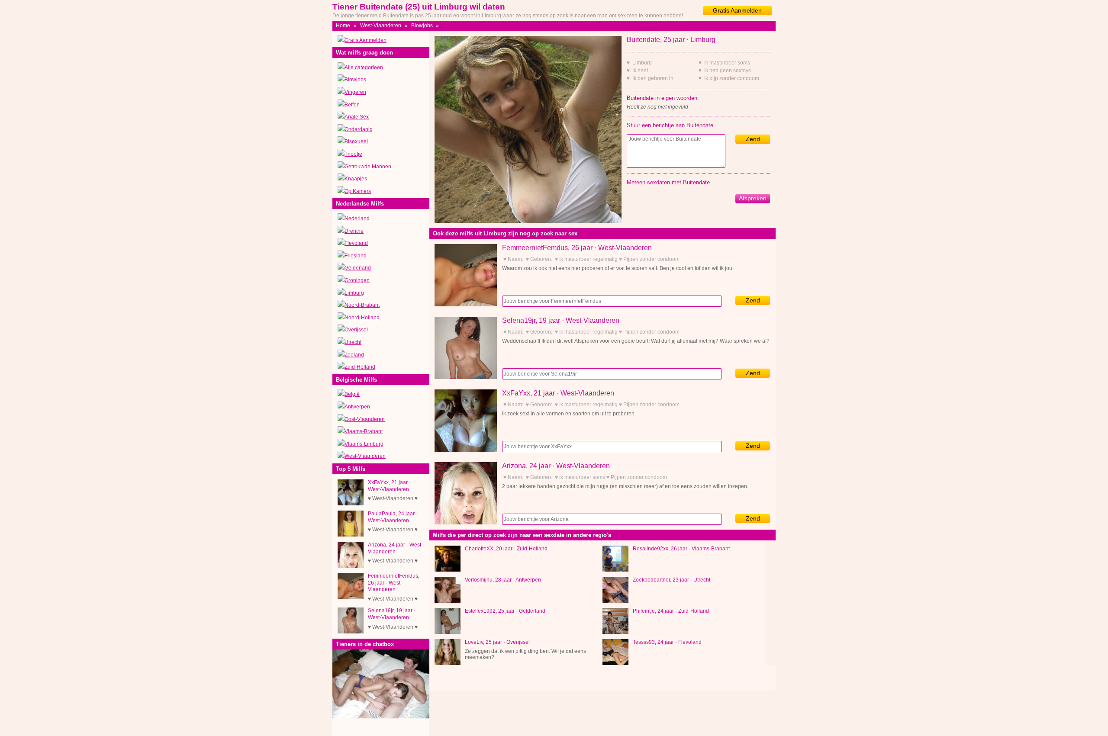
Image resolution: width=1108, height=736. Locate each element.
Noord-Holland (362, 318)
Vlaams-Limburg (364, 444)
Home (343, 25)
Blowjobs (422, 25)
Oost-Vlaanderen (365, 419)
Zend (753, 138)
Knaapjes (356, 179)
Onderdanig (359, 129)
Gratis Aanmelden (737, 10)
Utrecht (353, 342)
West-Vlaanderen (380, 25)
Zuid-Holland (360, 367)
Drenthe (354, 231)
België (352, 394)
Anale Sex (357, 117)
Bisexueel (356, 141)
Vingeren (355, 92)
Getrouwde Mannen (368, 167)
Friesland (356, 256)
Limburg (354, 293)
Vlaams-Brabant (364, 431)
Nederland (357, 218)
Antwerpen (357, 407)
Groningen (357, 280)
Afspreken (753, 198)
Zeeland (354, 355)
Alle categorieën (364, 67)
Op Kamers (358, 191)
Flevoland (356, 243)
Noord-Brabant (362, 305)
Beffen (352, 105)
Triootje (353, 154)
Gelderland (358, 268)
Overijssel (356, 330)
